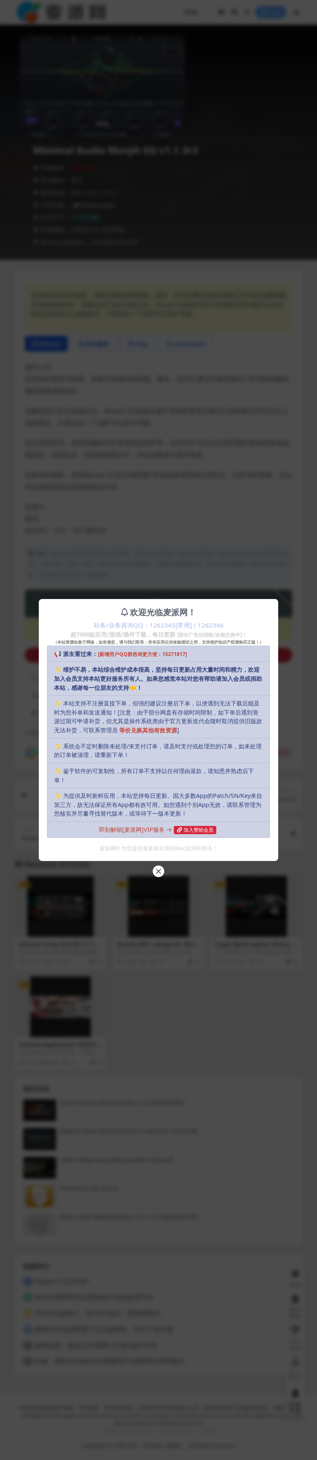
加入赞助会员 (198, 829)
